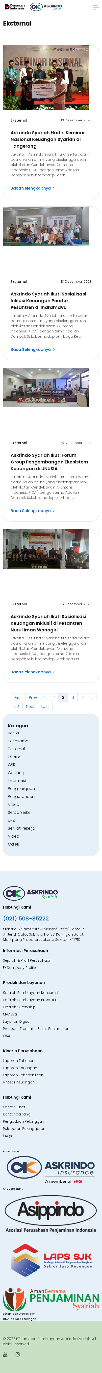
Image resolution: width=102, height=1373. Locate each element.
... (92, 697)
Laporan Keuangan (20, 1067)
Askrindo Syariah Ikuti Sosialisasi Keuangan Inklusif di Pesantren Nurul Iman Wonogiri (48, 623)
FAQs (7, 1135)
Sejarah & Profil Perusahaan (27, 960)
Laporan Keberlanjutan (23, 1075)
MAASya (10, 1014)
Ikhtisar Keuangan (19, 1082)
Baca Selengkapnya (31, 188)
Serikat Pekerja (21, 828)
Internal (15, 757)
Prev (33, 697)
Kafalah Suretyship (19, 1007)
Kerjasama (18, 741)
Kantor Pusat (14, 1107)
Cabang (16, 773)
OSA (6, 1035)
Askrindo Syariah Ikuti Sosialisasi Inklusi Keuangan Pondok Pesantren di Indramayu (48, 300)
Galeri (13, 844)
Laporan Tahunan (18, 1060)
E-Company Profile (19, 967)
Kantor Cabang (16, 1114)
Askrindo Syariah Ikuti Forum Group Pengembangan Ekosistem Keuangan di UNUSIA (49, 462)
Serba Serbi (19, 812)
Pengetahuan (21, 796)
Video (13, 804)
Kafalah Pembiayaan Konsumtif (31, 992)
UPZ (11, 820)
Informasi (17, 781)
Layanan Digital (16, 1021)
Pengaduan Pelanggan (23, 1121)
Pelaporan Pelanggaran (24, 1128)
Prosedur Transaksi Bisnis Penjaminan (36, 1028)
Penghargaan (21, 788)
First (18, 697)
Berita (13, 733)
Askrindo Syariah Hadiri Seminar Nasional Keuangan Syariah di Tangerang (48, 139)
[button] (96, 7)
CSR (11, 765)
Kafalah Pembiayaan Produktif (29, 999)
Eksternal (19, 120)
